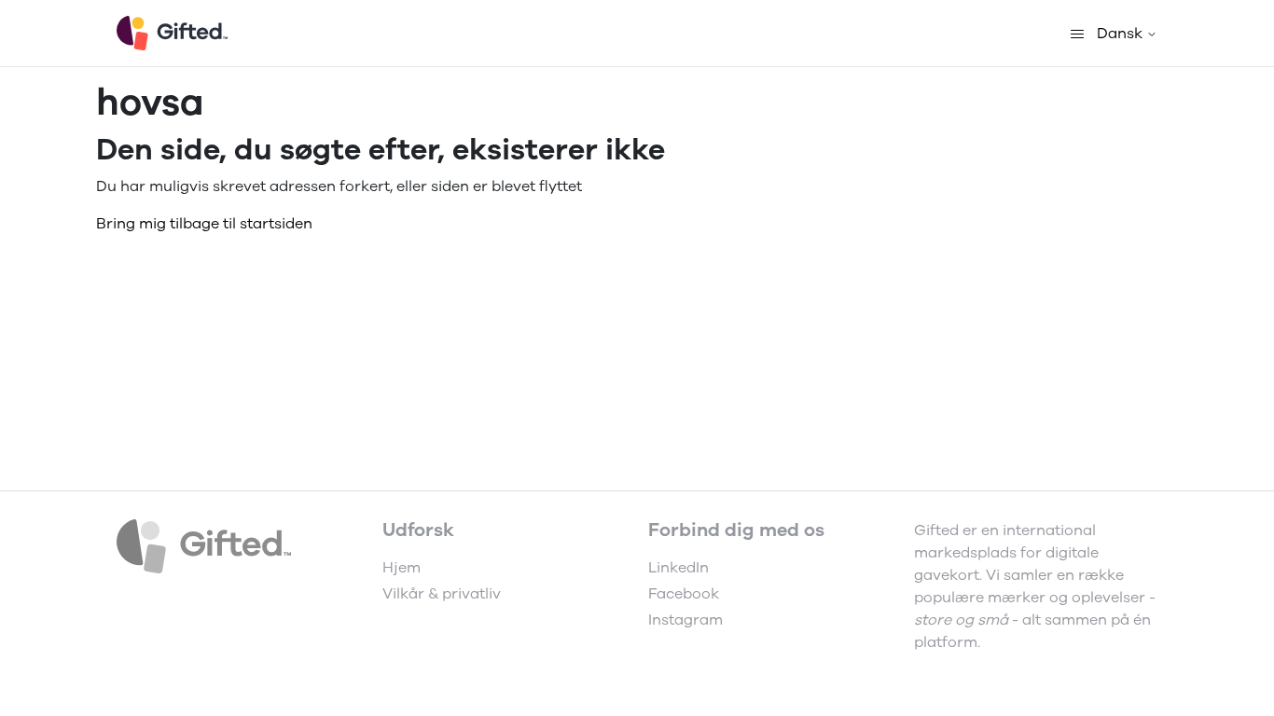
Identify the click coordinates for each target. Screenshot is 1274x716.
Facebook (683, 594)
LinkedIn (678, 568)
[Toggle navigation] (1077, 34)
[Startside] (172, 33)
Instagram (685, 620)
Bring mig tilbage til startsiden (204, 223)
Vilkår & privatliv (441, 594)
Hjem (401, 568)
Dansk (1121, 33)
